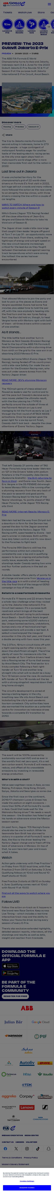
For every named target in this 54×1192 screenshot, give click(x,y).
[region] (27, 1180)
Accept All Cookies (27, 1187)
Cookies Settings (27, 1181)
